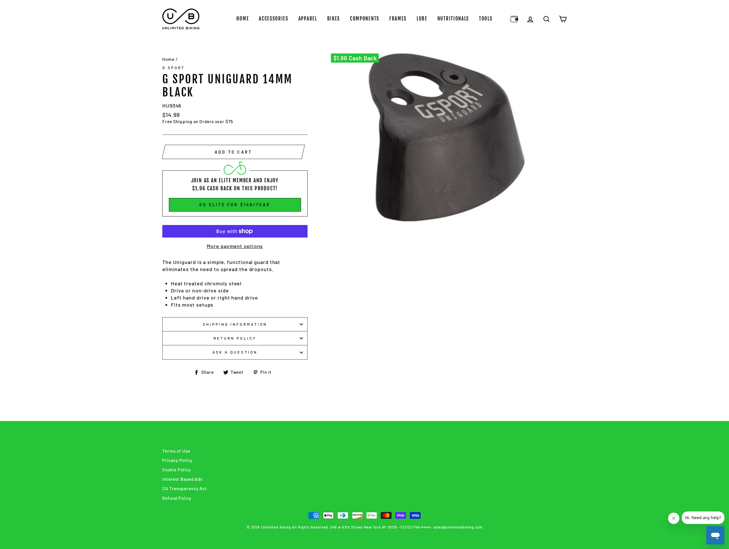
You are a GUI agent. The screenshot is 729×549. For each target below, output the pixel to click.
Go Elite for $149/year (234, 204)
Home (242, 19)
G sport (173, 67)
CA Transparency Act (184, 488)
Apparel (307, 19)
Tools (486, 19)
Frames (398, 19)
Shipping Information (235, 324)
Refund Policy (176, 498)
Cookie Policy (176, 469)
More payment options (235, 246)
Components (364, 19)
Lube (422, 19)
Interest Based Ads (182, 479)
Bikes (333, 19)
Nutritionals (453, 19)
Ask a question (234, 352)
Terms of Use (176, 450)
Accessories (273, 19)
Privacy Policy (177, 460)
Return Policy (235, 338)
